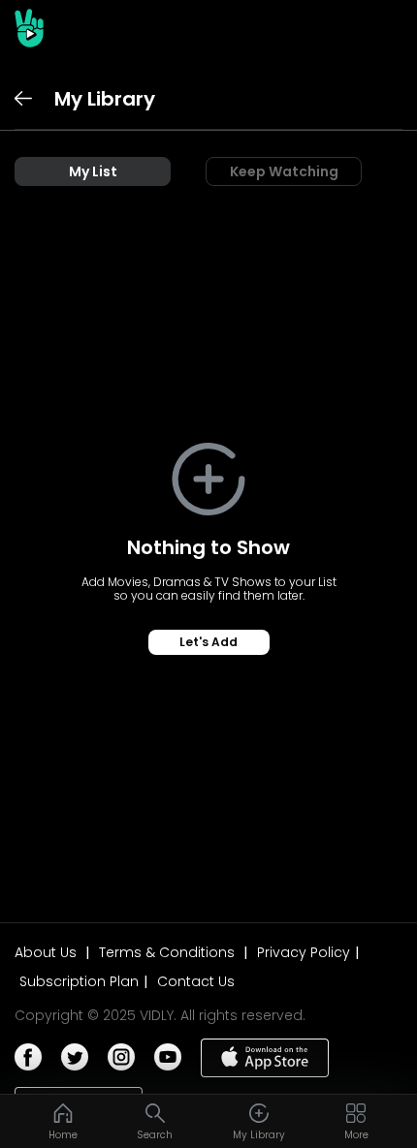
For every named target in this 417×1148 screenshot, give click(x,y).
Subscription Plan (79, 981)
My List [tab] (93, 171)
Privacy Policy (303, 952)
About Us (47, 952)
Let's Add (208, 642)
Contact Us (196, 981)
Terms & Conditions (169, 952)
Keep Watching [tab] (284, 171)
